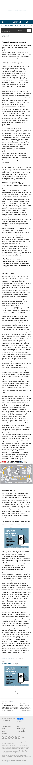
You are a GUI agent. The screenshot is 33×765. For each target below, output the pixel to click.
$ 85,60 (7, 25)
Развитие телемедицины (8, 663)
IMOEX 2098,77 (23, 25)
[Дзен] (9, 737)
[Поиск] (27, 22)
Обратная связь (20, 728)
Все (12, 701)
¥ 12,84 (16, 25)
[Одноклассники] (12, 737)
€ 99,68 (12, 25)
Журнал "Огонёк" (6, 35)
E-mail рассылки (20, 731)
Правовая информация (22, 730)
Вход (24, 22)
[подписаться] (17, 663)
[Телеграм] (3, 737)
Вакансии (4, 733)
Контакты (4, 730)
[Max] (19, 737)
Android (18, 726)
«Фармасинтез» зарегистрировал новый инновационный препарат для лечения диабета (10, 708)
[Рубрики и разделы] (30, 22)
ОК (29, 30)
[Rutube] (16, 737)
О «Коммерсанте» (6, 726)
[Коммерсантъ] (3, 22)
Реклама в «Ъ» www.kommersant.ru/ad (16, 10)
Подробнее (10, 762)
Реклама (4, 731)
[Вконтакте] (6, 737)
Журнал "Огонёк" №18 (7, 658)
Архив (3, 728)
